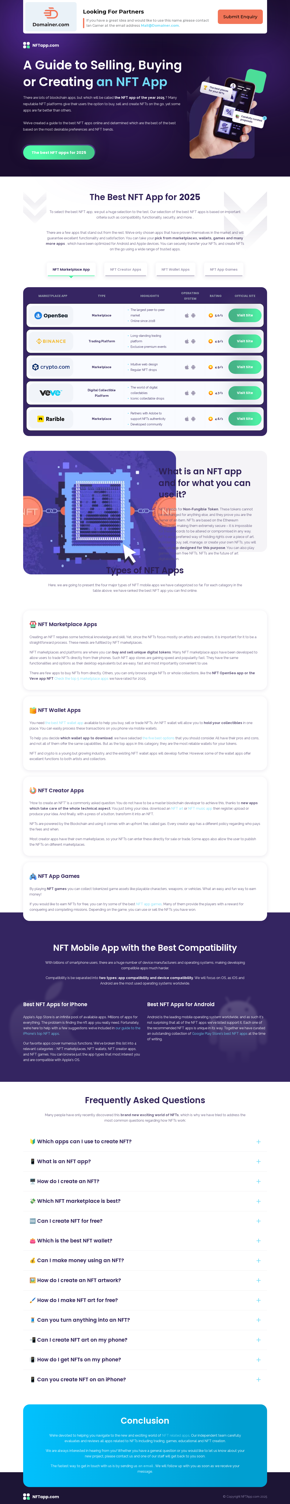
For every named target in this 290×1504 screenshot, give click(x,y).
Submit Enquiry (240, 16)
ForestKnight (51, 529)
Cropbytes (51, 504)
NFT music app (200, 808)
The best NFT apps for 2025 (59, 152)
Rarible (51, 418)
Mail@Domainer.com (160, 26)
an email (145, 1466)
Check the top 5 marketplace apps (81, 679)
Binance (51, 341)
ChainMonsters (51, 555)
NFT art (177, 808)
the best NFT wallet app (64, 723)
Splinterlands (51, 478)
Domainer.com (51, 16)
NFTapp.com (44, 45)
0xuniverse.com (51, 452)
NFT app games (149, 904)
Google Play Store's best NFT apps (220, 1034)
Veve (51, 392)
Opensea (51, 315)
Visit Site (245, 315)
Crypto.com (51, 367)
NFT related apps (176, 1435)
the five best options (158, 738)
